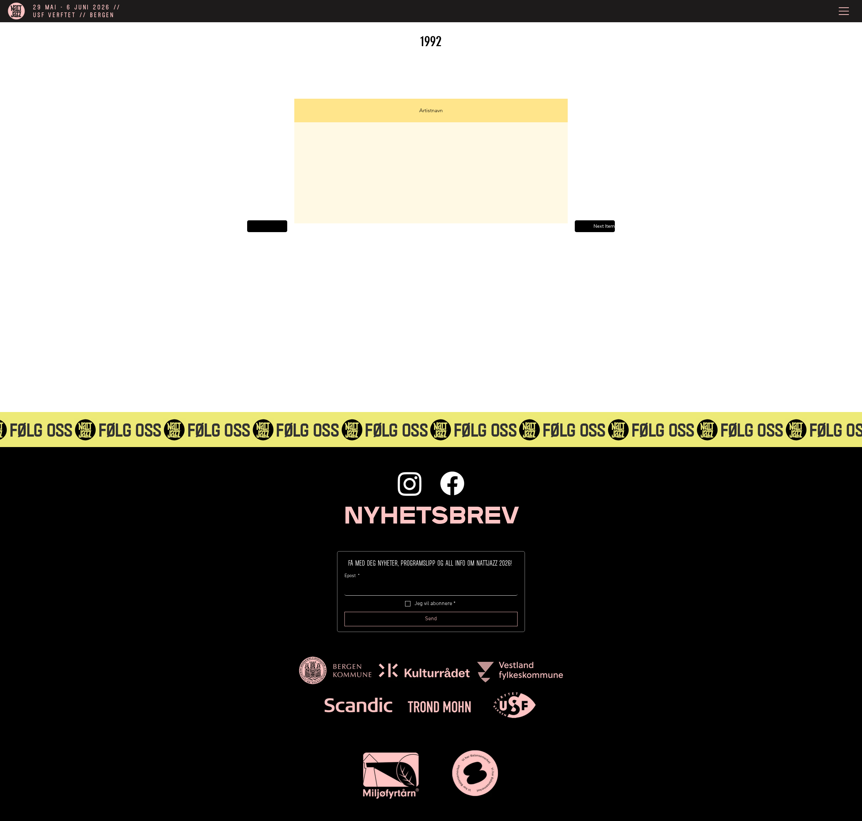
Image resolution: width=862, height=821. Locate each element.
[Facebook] (452, 483)
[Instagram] (410, 483)
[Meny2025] (844, 11)
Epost (352, 576)
